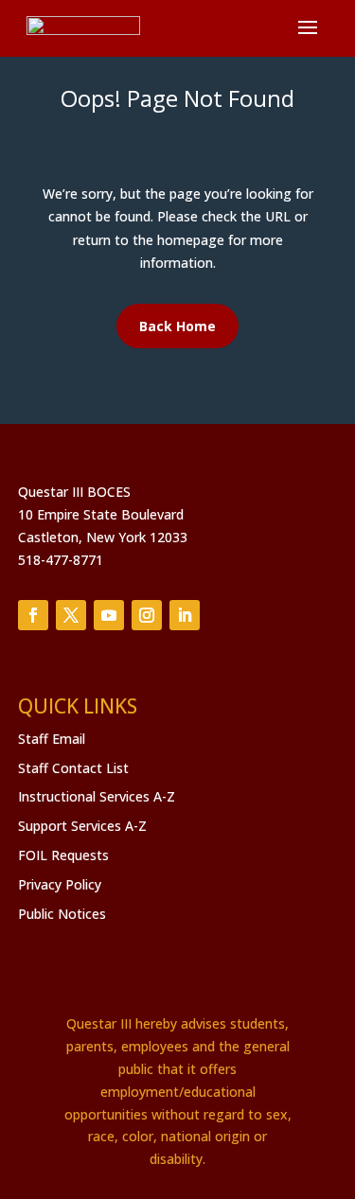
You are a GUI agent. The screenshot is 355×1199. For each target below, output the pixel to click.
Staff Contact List (73, 768)
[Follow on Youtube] (109, 615)
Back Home (177, 326)
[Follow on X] (71, 615)
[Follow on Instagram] (147, 615)
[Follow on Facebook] (33, 615)
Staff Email (51, 739)
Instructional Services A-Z (96, 796)
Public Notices (62, 914)
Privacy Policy (59, 884)
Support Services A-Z (82, 826)
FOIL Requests (63, 855)
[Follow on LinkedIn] (184, 615)
